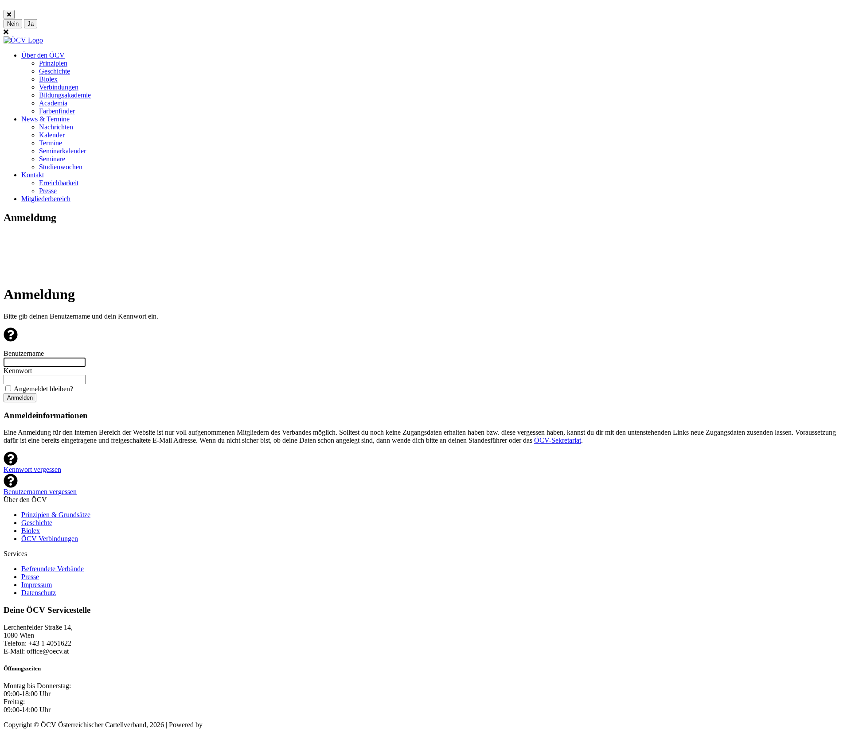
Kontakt (32, 175)
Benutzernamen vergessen (40, 491)
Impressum (36, 584)
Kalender (52, 135)
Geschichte (54, 71)
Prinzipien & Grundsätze (55, 514)
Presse (48, 191)
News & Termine (45, 119)
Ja (30, 23)
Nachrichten (56, 127)
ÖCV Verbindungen (49, 538)
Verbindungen (58, 87)
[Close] (9, 14)
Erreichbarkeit (58, 183)
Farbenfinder (57, 111)
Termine (50, 143)
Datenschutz (38, 592)
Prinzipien (53, 63)
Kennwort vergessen (32, 469)
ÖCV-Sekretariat (557, 440)
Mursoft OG (221, 724)
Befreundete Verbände (52, 568)
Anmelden (20, 397)
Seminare (52, 159)
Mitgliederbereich (45, 198)
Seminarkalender (62, 151)
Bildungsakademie (65, 95)
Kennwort (18, 370)
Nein (13, 23)
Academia (53, 103)
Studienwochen (60, 167)
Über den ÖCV (43, 55)
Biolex (48, 79)
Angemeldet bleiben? (43, 389)
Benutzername (24, 353)
